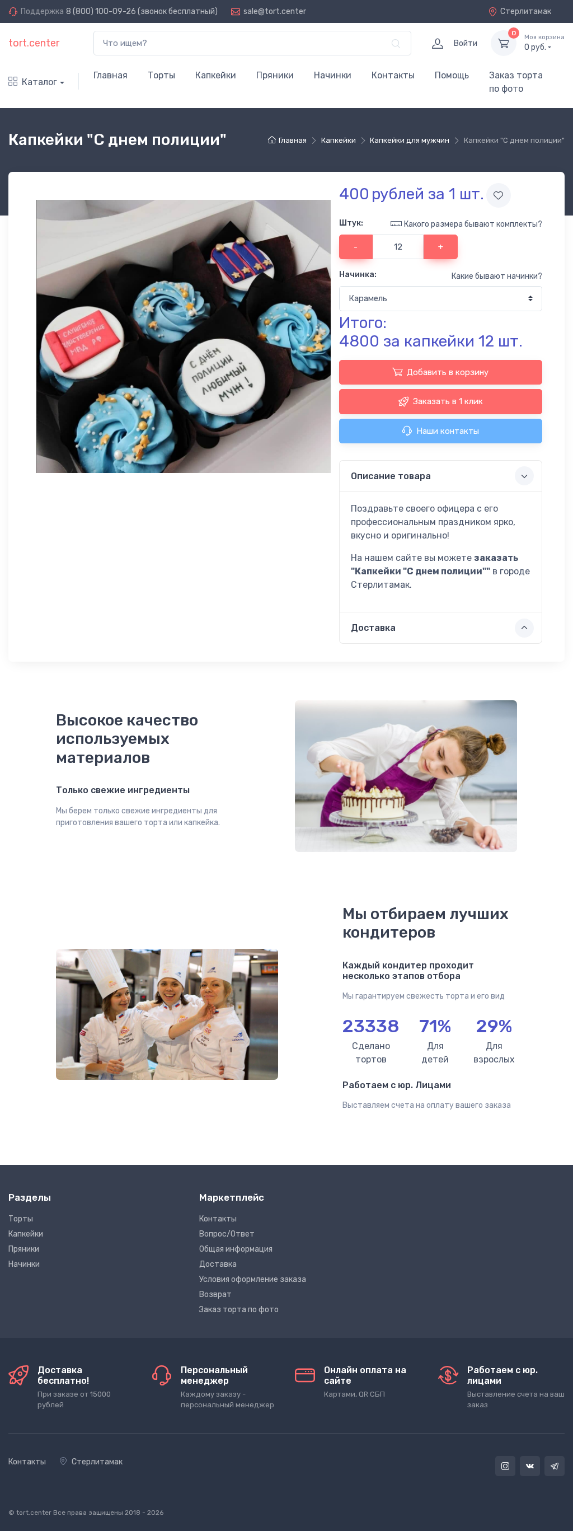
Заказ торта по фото (516, 82)
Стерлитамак (525, 11)
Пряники (275, 75)
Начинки (332, 75)
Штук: (351, 223)
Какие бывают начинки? (497, 276)
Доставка (218, 1264)
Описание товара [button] (391, 476)
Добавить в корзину (448, 372)
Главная (110, 75)
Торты (161, 75)
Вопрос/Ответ (227, 1234)
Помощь (452, 75)
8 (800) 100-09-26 (101, 11)
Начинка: (358, 274)
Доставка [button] (373, 627)
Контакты (393, 75)
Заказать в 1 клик (448, 401)
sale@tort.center (274, 11)
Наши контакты (447, 431)
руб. (544, 43)
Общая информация (236, 1249)
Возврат (215, 1294)
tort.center (33, 43)
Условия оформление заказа (252, 1279)
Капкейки (215, 75)
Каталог (39, 82)
